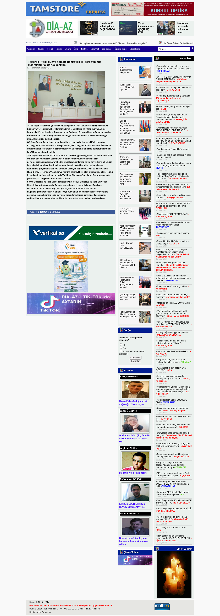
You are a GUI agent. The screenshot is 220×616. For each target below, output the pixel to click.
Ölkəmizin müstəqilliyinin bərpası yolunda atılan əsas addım (133, 541)
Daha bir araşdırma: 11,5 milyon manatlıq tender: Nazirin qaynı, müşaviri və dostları (172, 253)
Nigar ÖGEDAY (128, 411)
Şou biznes (106, 49)
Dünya (68, 49)
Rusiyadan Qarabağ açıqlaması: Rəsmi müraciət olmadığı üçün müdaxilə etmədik (171, 118)
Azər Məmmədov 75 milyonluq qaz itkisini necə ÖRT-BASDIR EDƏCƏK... (128, 231)
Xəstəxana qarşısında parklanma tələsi (172, 409)
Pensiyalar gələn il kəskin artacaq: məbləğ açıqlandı (128, 314)
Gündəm (31, 49)
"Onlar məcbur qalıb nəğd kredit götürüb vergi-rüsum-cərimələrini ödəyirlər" (172, 313)
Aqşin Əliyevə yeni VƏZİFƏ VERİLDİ (174, 509)
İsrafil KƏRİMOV (129, 513)
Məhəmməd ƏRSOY (130, 479)
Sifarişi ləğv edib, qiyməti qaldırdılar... (174, 333)
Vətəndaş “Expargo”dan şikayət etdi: (126, 70)
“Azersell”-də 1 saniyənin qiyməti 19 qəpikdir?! (173, 88)
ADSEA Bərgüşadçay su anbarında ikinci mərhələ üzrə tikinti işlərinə (173, 187)
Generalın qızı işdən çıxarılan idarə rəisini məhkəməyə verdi (126, 179)
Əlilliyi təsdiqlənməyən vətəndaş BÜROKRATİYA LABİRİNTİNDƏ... (172, 130)
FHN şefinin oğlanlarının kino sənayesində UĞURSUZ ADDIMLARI (174, 538)
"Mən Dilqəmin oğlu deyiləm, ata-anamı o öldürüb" (172, 519)
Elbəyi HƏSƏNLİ (129, 376)
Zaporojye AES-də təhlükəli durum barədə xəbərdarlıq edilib (172, 493)
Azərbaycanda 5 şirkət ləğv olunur (173, 149)
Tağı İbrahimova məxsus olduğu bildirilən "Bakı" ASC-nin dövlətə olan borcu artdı (173, 176)
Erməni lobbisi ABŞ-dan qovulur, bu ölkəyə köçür (126, 195)
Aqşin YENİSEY (128, 448)
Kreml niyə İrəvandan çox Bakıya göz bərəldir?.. (126, 160)
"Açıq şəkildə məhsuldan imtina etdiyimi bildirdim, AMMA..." (171, 343)
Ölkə (76, 49)
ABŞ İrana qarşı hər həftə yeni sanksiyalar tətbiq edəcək (173, 360)
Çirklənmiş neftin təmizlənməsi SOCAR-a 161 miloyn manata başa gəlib (172, 484)
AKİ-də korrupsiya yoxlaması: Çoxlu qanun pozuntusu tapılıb (173, 474)
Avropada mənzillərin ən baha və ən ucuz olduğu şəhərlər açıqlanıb (173, 165)
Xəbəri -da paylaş (45, 211)
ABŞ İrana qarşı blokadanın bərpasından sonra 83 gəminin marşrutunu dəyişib (171, 465)
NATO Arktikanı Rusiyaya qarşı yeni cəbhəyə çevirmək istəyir (174, 446)
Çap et (48, 68)
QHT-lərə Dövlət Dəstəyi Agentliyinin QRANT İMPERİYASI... (186, 43)
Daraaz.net (47, 612)
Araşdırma (135, 49)
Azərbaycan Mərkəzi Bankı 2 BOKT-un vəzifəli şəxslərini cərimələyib (173, 206)
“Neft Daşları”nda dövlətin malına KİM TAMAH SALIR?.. (174, 501)
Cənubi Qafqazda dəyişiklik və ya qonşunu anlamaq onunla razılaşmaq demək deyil (173, 140)
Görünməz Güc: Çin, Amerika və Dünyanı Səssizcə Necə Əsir (134, 438)
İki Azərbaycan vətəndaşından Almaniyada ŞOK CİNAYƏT (128, 264)
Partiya (84, 49)
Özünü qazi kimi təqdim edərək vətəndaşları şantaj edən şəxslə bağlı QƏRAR (173, 278)
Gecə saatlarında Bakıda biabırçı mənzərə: (173, 295)
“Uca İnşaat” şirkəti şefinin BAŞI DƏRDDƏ (107, 26)
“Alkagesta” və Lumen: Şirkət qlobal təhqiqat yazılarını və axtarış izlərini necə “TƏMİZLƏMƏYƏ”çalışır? (173, 390)
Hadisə (59, 49)
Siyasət (41, 49)
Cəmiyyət (95, 49)
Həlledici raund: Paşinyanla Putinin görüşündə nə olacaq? (173, 426)
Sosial (50, 49)
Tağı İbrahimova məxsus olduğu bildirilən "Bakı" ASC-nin (127, 143)
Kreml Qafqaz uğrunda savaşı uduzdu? (127, 211)
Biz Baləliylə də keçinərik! (133, 473)
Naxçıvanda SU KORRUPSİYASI (172, 215)
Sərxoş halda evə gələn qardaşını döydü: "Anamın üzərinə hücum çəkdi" (107, 43)
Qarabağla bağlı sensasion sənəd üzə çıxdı (128, 297)
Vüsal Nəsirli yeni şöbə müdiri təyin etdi (127, 87)
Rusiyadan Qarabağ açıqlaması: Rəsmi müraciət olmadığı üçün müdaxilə (127, 108)
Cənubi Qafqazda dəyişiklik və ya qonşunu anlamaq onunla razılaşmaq (127, 127)
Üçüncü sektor (120, 49)
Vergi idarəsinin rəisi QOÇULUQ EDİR (171, 401)
